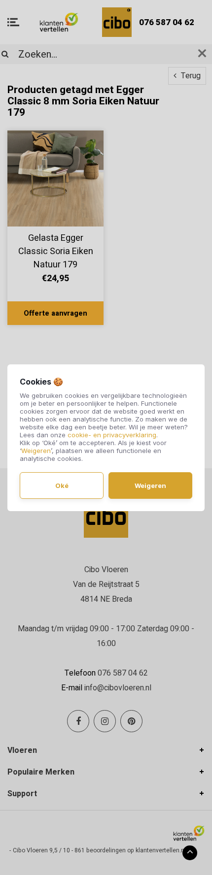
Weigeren (36, 450)
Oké (62, 485)
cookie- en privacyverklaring (112, 435)
